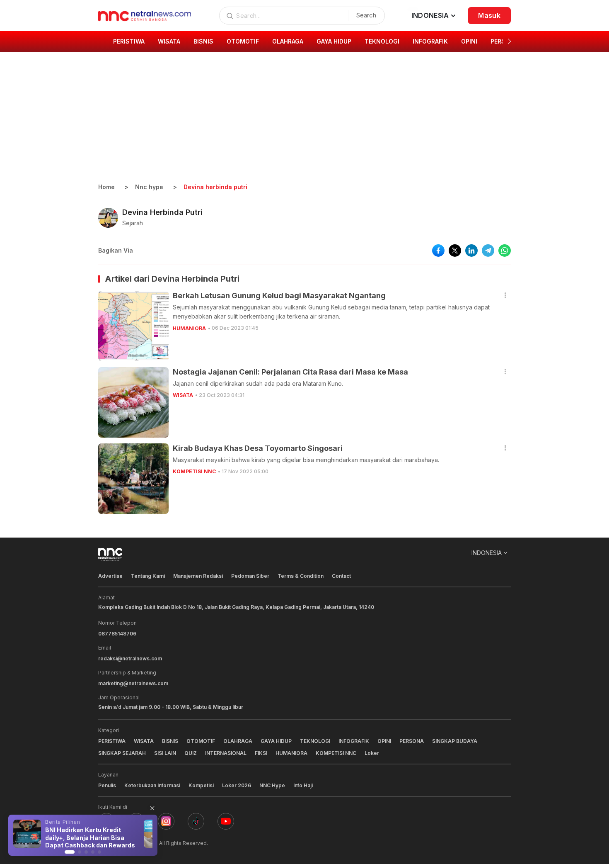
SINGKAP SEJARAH (122, 753)
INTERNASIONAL (226, 753)
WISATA (183, 395)
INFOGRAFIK (353, 741)
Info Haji (303, 785)
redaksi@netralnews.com (130, 658)
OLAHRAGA (237, 741)
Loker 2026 (236, 785)
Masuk (489, 15)
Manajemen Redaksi (198, 576)
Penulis (107, 785)
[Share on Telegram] (488, 250)
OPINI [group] (469, 41)
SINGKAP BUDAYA (454, 741)
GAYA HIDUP (276, 741)
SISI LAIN (165, 753)
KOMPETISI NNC (194, 471)
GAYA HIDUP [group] (334, 41)
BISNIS (170, 741)
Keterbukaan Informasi (152, 785)
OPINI (384, 741)
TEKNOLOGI (315, 741)
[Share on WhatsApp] (504, 250)
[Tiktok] (196, 821)
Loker (372, 753)
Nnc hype (149, 186)
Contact (341, 576)
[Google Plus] (226, 821)
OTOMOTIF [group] (243, 41)
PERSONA (411, 741)
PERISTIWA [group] (129, 41)
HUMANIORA (189, 328)
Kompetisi (201, 785)
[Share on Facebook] (438, 250)
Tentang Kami (148, 576)
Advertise (110, 576)
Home (106, 186)
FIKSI (261, 753)
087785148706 (117, 633)
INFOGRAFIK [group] (430, 41)
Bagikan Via (115, 250)
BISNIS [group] (203, 41)
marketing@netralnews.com (133, 683)
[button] (509, 41)
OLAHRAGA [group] (287, 41)
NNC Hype (272, 785)
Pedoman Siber (250, 576)
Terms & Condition (301, 576)
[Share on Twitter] (455, 250)
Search (366, 15)
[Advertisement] (304, 120)
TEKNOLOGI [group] (382, 41)
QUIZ (190, 753)
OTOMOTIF (200, 741)
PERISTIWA (112, 741)
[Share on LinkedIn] (471, 250)
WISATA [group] (169, 41)
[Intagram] (166, 821)
